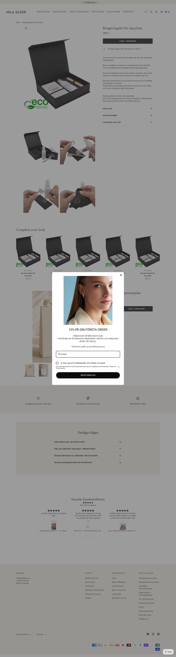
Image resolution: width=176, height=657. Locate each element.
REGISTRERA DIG (88, 375)
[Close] (121, 275)
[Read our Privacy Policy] (118, 366)
